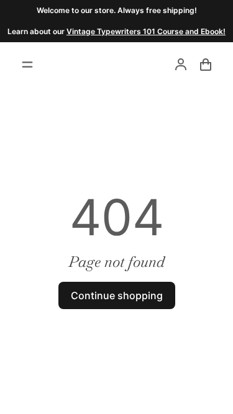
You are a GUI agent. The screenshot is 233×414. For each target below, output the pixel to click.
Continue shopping (117, 295)
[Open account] (180, 64)
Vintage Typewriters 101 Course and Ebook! (146, 31)
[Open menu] (27, 64)
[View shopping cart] (205, 64)
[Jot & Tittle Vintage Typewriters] (117, 64)
